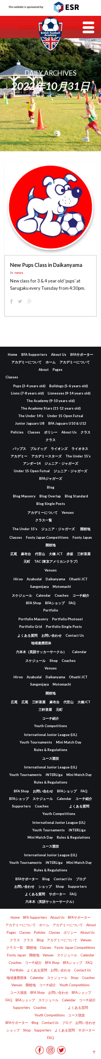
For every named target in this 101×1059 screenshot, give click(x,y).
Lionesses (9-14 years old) (69, 393)
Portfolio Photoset (67, 619)
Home (12, 354)
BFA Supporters (34, 354)
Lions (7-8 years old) (27, 393)
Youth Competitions (50, 726)
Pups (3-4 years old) (29, 386)
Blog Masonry (24, 496)
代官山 (40, 554)
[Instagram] (50, 1052)
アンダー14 (32, 463)
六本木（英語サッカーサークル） (41, 652)
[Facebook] (39, 1052)
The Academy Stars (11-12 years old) (51, 408)
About (44, 369)
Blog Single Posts (50, 504)
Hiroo (18, 579)
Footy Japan (82, 537)
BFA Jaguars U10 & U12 (67, 423)
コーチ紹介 (81, 595)
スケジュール (22, 595)
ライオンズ (59, 448)
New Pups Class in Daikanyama (46, 265)
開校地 (85, 529)
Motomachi (62, 586)
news (19, 272)
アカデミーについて (26, 362)
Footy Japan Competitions (47, 537)
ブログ (81, 879)
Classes (11, 377)
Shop (53, 661)
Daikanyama (55, 579)
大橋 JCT (56, 554)
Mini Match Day (68, 742)
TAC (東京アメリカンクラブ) (55, 561)
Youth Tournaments (36, 742)
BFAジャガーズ (50, 478)
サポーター (57, 894)
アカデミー (19, 456)
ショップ (45, 886)
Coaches (62, 595)
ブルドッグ (38, 448)
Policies (17, 432)
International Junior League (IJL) (50, 735)
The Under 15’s (78, 456)
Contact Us (75, 635)
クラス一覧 (43, 520)
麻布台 (26, 554)
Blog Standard (76, 496)
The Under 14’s (30, 416)
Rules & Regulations (50, 750)
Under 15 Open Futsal (65, 416)
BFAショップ (55, 603)
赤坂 (70, 554)
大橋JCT (83, 702)
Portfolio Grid (30, 626)
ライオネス (79, 448)
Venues (68, 512)
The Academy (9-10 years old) (50, 401)
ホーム (51, 362)
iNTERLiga (54, 775)
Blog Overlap (50, 496)
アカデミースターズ (46, 456)
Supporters (21, 806)
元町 (27, 561)
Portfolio (50, 610)
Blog (50, 487)
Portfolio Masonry (33, 619)
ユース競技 (50, 758)
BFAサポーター (81, 354)
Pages (57, 369)
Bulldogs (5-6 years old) (68, 386)
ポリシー (50, 432)
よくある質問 (27, 635)
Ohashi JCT (78, 579)
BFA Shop (33, 603)
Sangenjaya (39, 586)
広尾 (13, 554)
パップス (19, 448)
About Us (58, 354)
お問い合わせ (51, 635)
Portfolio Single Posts (64, 626)
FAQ (72, 603)
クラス (86, 432)
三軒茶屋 (84, 554)
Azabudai (34, 579)
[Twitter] (61, 1052)
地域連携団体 (41, 643)
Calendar (43, 595)
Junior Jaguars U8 (29, 423)
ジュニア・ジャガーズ (61, 463)
